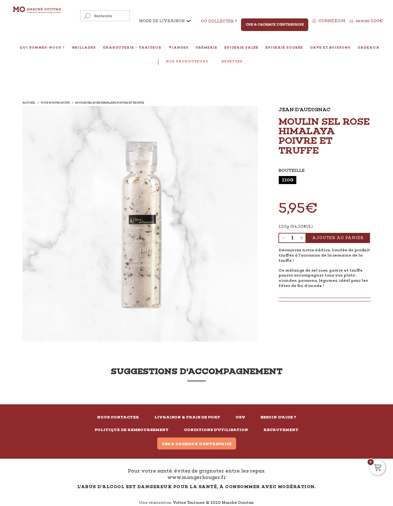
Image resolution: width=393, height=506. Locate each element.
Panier (369, 21)
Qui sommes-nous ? (42, 47)
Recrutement (280, 430)
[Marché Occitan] (37, 10)
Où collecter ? (219, 21)
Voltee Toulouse (188, 502)
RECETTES (232, 61)
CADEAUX (368, 47)
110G (287, 180)
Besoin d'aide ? (278, 417)
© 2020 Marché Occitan (230, 502)
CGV (240, 417)
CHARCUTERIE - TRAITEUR (132, 47)
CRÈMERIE (206, 47)
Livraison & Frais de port (187, 417)
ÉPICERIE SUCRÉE (284, 47)
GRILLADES (84, 47)
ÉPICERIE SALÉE (241, 47)
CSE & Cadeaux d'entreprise (197, 444)
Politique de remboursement (132, 430)
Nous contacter (118, 417)
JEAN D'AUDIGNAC (304, 109)
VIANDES (179, 47)
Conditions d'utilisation (216, 430)
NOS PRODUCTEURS (187, 61)
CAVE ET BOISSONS (330, 47)
